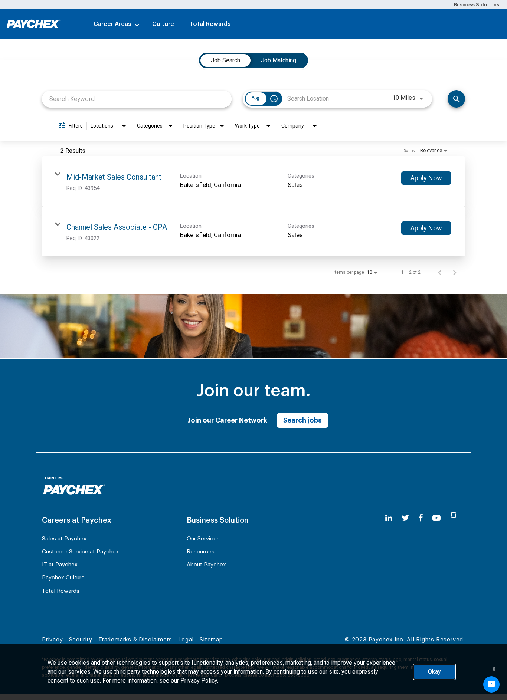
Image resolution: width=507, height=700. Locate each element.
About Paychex (206, 565)
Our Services (203, 539)
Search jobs (302, 420)
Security (80, 640)
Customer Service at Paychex (80, 552)
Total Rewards (210, 24)
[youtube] (436, 518)
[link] (253, 181)
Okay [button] (434, 671)
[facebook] (421, 518)
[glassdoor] (453, 518)
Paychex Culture (63, 578)
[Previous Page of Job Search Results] (439, 272)
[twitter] (405, 518)
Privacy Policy (198, 680)
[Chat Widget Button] (491, 684)
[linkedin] (389, 518)
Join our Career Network (227, 420)
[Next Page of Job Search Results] (454, 272)
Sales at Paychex (64, 539)
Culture (163, 24)
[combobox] (136, 99)
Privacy (52, 640)
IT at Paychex (60, 565)
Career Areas (112, 24)
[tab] (225, 60)
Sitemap (211, 640)
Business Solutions (476, 4)
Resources (201, 552)
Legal (186, 640)
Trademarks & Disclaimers (135, 640)
